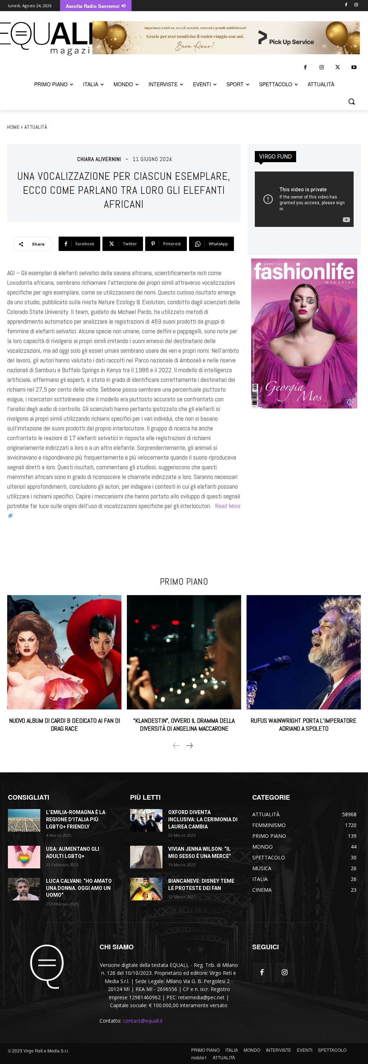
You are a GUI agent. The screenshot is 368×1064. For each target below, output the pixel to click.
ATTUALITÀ (35, 127)
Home (13, 127)
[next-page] (189, 746)
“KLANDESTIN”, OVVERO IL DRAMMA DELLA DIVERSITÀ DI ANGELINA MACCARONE (184, 724)
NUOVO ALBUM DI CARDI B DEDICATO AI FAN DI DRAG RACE (64, 724)
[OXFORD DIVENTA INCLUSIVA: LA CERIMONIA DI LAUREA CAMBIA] (146, 820)
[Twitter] (337, 67)
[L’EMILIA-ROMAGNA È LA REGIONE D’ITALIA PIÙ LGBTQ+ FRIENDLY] (24, 820)
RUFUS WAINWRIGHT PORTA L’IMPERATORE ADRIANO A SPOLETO (303, 724)
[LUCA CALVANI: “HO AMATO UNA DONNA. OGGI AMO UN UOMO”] (24, 889)
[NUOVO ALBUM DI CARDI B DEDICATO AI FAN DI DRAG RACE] (64, 652)
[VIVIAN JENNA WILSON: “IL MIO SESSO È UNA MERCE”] (146, 857)
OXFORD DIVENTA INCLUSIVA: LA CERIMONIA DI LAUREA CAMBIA (203, 819)
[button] (351, 101)
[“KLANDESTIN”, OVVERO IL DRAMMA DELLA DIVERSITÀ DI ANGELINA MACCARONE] (184, 652)
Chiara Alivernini (99, 159)
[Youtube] (354, 67)
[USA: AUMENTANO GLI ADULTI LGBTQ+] (24, 857)
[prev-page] (176, 746)
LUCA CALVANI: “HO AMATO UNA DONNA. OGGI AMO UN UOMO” (79, 888)
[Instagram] (356, 5)
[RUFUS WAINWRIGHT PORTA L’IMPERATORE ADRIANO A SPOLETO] (304, 652)
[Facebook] (346, 5)
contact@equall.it (143, 1020)
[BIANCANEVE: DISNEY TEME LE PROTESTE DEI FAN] (146, 889)
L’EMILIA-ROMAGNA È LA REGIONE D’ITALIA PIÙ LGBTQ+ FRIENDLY (75, 819)
